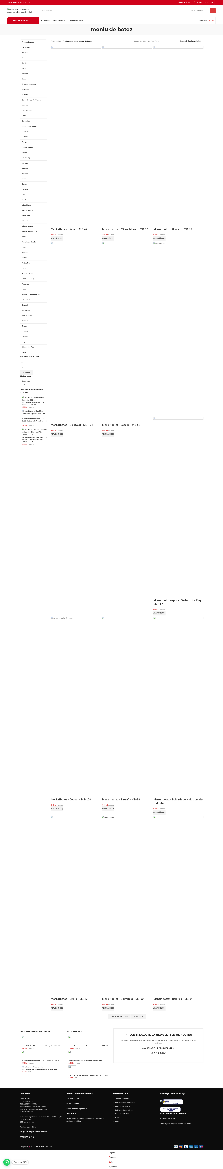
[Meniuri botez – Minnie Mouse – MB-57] (127, 134)
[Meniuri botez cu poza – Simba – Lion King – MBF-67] (178, 329)
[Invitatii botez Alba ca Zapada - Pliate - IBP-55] (72, 1055)
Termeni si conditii (122, 1099)
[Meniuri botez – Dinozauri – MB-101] (76, 329)
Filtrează (26, 372)
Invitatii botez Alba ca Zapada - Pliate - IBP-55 (86, 1060)
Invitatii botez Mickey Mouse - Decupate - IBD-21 (33, 403)
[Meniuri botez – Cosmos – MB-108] (76, 704)
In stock (24, 385)
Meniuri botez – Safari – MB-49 (69, 229)
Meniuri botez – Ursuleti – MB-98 (172, 229)
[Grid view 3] (168, 41)
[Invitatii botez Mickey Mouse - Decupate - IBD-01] (25, 1055)
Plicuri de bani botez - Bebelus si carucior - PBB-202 (88, 1046)
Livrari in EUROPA (122, 1114)
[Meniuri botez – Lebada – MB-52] (127, 329)
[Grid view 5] (175, 41)
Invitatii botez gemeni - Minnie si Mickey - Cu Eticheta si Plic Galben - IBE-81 (34, 439)
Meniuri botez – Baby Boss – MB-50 (123, 998)
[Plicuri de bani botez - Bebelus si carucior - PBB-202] (72, 1040)
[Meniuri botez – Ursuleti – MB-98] (178, 134)
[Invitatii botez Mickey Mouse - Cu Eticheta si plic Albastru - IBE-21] (34, 413)
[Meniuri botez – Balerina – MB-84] (178, 903)
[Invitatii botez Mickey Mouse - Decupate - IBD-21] (34, 398)
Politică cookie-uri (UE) (123, 1106)
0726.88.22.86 (25, 2)
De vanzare (26, 381)
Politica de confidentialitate (125, 1102)
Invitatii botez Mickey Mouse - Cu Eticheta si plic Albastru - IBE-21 (34, 421)
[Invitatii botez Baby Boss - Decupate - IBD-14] (32, 1067)
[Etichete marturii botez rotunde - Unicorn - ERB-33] (72, 1070)
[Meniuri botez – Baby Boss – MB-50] (127, 903)
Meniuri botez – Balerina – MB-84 (173, 998)
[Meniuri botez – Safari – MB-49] (76, 134)
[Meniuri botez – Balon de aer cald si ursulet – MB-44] (178, 704)
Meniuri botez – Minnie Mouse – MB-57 (125, 229)
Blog (117, 1121)
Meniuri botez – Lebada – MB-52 (121, 424)
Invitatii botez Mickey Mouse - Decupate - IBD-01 (41, 1060)
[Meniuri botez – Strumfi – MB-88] (127, 704)
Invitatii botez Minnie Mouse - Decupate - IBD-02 (41, 1046)
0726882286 (74, 1099)
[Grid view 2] (164, 41)
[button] (57, 238)
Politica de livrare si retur (124, 1110)
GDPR (117, 1118)
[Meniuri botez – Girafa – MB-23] (76, 903)
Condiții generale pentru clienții (175, 1123)
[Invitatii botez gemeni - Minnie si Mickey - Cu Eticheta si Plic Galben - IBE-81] (34, 432)
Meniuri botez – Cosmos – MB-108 (71, 799)
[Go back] (88, 29)
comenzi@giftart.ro (79, 1109)
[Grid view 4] (172, 41)
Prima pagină (56, 41)
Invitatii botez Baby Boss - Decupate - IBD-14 (39, 1069)
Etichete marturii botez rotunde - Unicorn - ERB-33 (88, 1075)
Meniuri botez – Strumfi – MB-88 (121, 799)
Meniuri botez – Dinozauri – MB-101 (72, 424)
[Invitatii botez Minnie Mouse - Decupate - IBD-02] (25, 1040)
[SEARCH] (213, 10)
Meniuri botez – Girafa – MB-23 (69, 998)
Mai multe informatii (167, 1119)
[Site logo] (22, 11)
